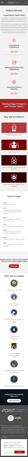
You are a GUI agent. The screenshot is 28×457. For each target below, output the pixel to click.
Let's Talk (4, 437)
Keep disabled (8, 452)
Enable (19, 452)
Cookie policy (21, 447)
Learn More (14, 51)
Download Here (14, 401)
